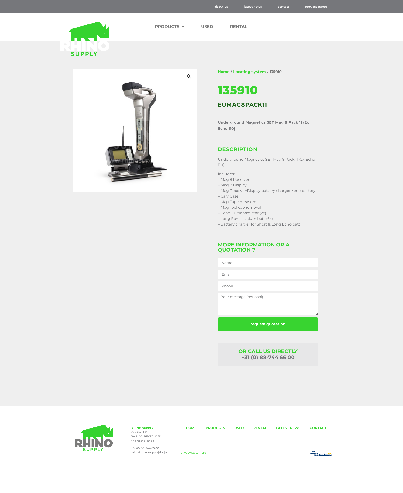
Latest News (253, 6)
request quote (316, 6)
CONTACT (318, 428)
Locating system (249, 71)
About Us (221, 6)
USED (207, 26)
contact (283, 6)
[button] (189, 76)
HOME (191, 428)
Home (223, 71)
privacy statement (193, 452)
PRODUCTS (215, 428)
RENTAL (238, 26)
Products (167, 26)
